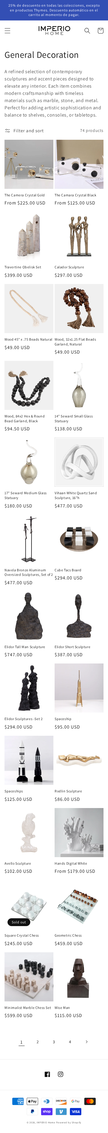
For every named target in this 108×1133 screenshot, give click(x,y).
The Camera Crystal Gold (24, 195)
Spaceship (63, 718)
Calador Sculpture (69, 267)
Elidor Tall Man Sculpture (24, 647)
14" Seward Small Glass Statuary (74, 418)
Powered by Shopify (69, 1122)
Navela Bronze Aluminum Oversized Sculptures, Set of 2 (28, 572)
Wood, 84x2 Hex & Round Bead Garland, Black (24, 418)
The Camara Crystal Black (75, 195)
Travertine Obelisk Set (22, 267)
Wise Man (62, 1007)
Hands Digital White (71, 863)
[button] (7, 30)
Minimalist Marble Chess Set (27, 1007)
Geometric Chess (68, 935)
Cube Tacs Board (68, 570)
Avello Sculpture (17, 863)
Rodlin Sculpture (68, 791)
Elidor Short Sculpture (72, 647)
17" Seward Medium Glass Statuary (25, 495)
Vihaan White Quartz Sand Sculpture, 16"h (76, 495)
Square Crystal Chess (21, 935)
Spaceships (13, 791)
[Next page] (86, 1041)
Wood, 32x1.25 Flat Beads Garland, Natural (75, 341)
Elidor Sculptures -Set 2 (23, 718)
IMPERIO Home (46, 1122)
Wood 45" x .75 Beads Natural (28, 339)
